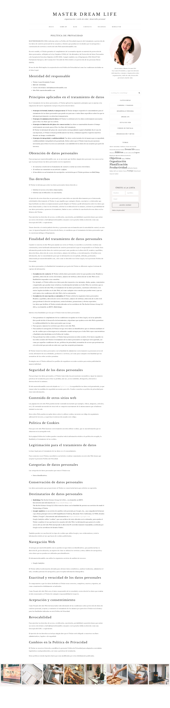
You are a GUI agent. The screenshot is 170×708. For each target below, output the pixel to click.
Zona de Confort (114, 174)
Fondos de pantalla (125, 128)
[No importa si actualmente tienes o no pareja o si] (11, 674)
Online (123, 158)
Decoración (133, 146)
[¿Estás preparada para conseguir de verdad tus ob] (53, 674)
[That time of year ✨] (117, 674)
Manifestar (112, 155)
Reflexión (130, 168)
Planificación (119, 164)
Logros (137, 153)
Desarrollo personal (125, 111)
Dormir (122, 149)
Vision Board (137, 171)
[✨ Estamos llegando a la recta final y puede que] (74, 674)
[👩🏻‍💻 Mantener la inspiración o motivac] (32, 674)
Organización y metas (125, 134)
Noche (129, 155)
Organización (118, 161)
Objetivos (115, 158)
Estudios (137, 149)
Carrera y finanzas (125, 105)
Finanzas (112, 152)
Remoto (135, 168)
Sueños (121, 171)
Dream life (125, 117)
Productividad (118, 167)
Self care (116, 171)
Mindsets (118, 155)
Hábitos (119, 152)
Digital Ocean (64, 386)
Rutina (111, 171)
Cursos (128, 146)
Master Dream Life (85, 14)
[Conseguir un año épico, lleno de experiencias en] (138, 674)
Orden (127, 159)
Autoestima (117, 146)
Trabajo (130, 171)
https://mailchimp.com (64, 503)
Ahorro (111, 146)
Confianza (123, 146)
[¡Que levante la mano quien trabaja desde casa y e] (95, 674)
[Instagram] (125, 85)
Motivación (124, 155)
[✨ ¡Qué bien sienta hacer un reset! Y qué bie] (159, 674)
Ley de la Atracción (128, 152)
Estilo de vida (125, 122)
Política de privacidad (118, 210)
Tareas (125, 171)
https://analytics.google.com (79, 516)
